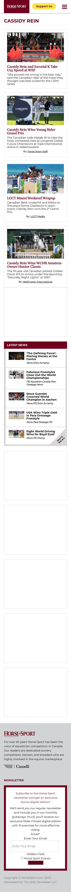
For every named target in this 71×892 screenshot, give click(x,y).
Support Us (44, 6)
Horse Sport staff (38, 151)
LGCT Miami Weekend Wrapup (31, 198)
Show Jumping (41, 362)
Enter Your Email (35, 838)
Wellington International (37, 281)
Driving (41, 438)
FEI (28, 381)
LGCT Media (38, 216)
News (29, 362)
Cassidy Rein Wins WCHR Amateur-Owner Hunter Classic (35, 265)
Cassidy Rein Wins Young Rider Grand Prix (31, 131)
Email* (35, 834)
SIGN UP (35, 862)
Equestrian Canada (40, 381)
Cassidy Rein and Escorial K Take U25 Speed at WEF (32, 68)
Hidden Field (35, 854)
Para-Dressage (40, 422)
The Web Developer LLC (40, 882)
